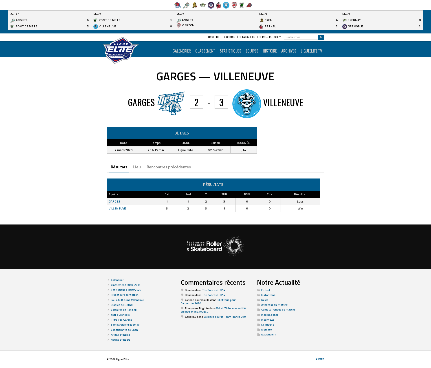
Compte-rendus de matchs (278, 309)
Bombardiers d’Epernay (125, 324)
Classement (205, 51)
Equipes (252, 51)
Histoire (270, 51)
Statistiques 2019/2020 (126, 290)
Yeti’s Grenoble (120, 315)
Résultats (119, 167)
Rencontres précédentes (169, 167)
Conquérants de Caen (124, 330)
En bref (265, 290)
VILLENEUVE (117, 208)
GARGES (114, 201)
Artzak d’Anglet (120, 335)
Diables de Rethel (122, 305)
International (269, 315)
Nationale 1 (268, 334)
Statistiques (230, 51)
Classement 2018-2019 (126, 285)
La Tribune (267, 324)
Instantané (268, 295)
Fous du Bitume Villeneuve (127, 300)
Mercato (266, 329)
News (264, 300)
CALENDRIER (182, 51)
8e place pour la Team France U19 (225, 317)
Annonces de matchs (274, 304)
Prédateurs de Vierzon (125, 295)
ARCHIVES (288, 51)
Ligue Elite (214, 37)
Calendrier (117, 280)
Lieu (137, 167)
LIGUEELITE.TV (311, 51)
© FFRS (320, 359)
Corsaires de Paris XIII (124, 310)
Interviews (267, 319)
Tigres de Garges (121, 319)
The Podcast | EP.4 (213, 290)
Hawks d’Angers (120, 339)
